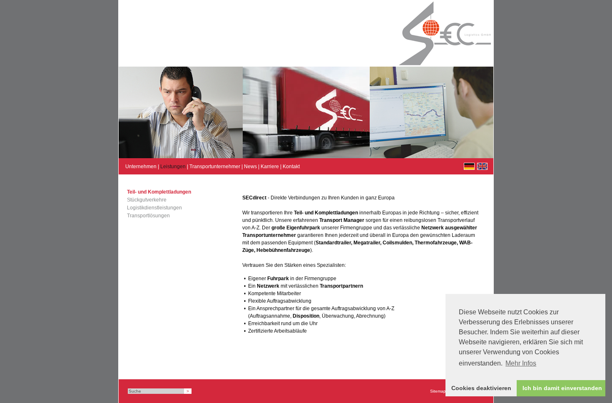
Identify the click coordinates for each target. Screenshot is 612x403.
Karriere (270, 166)
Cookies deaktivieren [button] (481, 388)
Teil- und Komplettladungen (159, 192)
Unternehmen (141, 166)
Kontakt (291, 166)
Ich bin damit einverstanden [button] (562, 388)
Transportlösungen (148, 216)
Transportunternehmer (214, 166)
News (250, 166)
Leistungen (173, 166)
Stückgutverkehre (147, 200)
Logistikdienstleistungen (154, 208)
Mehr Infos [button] (520, 363)
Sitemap (438, 391)
